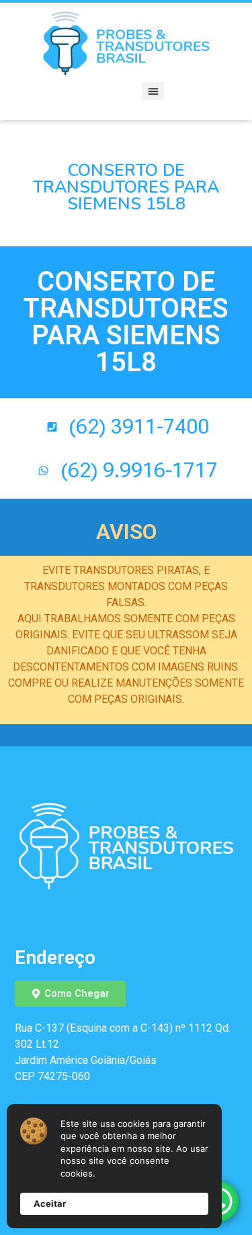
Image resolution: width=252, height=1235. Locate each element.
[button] (153, 91)
